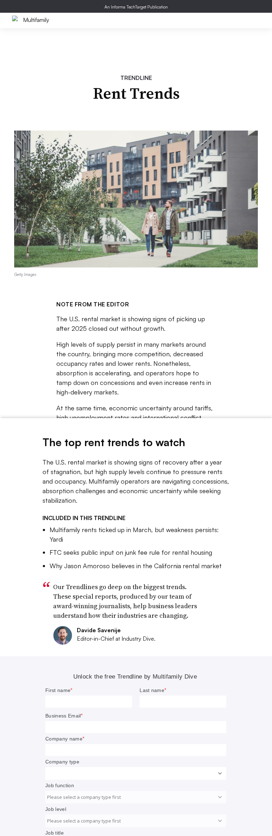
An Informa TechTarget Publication (136, 7)
